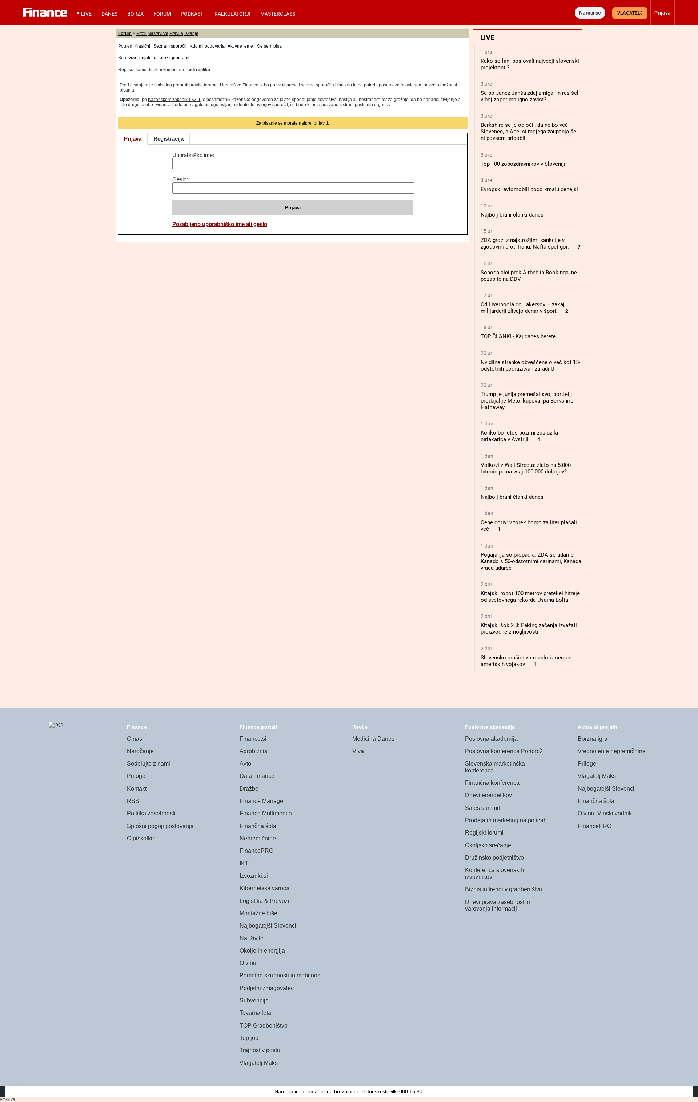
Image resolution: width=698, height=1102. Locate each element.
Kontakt (137, 789)
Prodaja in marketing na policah (506, 820)
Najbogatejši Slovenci (268, 926)
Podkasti (193, 14)
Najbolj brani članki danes (512, 214)
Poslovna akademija (491, 739)
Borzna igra (592, 739)
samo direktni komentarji (160, 69)
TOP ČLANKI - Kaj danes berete (518, 336)
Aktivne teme (240, 46)
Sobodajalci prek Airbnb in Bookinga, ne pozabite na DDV (529, 275)
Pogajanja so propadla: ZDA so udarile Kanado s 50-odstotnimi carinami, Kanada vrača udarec (531, 561)
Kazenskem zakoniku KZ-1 (174, 99)
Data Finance (257, 776)
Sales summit (482, 808)
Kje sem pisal (269, 46)
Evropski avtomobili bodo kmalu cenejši (529, 189)
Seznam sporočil (169, 46)
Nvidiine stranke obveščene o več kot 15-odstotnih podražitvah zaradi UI (530, 365)
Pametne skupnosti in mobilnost (281, 975)
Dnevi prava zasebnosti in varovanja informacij (498, 905)
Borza (135, 14)
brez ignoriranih (175, 57)
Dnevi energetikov (488, 795)
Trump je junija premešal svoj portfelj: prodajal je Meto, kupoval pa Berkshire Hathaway (527, 401)
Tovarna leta (255, 1013)
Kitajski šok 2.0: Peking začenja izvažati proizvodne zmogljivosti (529, 628)
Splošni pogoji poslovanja (160, 826)
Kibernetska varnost (265, 888)
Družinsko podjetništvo (494, 858)
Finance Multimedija (266, 813)
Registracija (168, 139)
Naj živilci (252, 938)
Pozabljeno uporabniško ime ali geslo (219, 224)
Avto (245, 763)
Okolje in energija (262, 951)
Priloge (136, 776)
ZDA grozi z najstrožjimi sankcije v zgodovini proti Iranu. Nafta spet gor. (525, 243)
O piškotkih (141, 838)
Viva (358, 751)
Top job (249, 1038)
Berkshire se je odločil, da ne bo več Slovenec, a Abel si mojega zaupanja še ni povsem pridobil (528, 131)
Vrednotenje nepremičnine (612, 751)
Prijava (132, 139)
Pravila (176, 33)
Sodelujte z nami (148, 763)
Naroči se (590, 13)
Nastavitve (158, 33)
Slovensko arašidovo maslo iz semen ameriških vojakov (526, 660)
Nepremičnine (258, 838)
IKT (244, 863)
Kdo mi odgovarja (207, 46)
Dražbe (249, 789)
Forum (162, 14)
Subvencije (254, 1000)
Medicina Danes (373, 739)
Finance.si (253, 739)
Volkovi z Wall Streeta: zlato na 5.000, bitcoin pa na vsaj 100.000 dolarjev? (526, 468)
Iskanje (191, 33)
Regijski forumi (484, 832)
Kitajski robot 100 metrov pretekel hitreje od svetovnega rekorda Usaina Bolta (530, 596)
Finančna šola (258, 826)
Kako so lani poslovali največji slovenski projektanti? (530, 64)
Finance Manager (262, 801)
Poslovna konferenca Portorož (504, 751)
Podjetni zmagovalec (267, 988)
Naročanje (140, 751)
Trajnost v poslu (260, 1050)
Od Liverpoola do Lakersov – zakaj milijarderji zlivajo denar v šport (523, 307)
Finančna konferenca (492, 783)
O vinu (248, 963)
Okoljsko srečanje (488, 845)
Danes (109, 14)
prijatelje (147, 57)
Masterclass (277, 14)
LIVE (86, 14)
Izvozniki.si (254, 876)
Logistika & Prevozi (264, 901)
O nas (134, 739)
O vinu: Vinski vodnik (605, 813)
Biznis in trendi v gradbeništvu (503, 889)
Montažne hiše (258, 913)
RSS (133, 801)
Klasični (142, 46)
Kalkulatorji (232, 14)
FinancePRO (256, 851)
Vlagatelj (630, 13)
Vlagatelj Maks (259, 1063)
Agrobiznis (253, 751)
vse (132, 57)
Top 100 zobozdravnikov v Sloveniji (523, 164)
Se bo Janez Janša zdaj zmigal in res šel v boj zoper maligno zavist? (529, 96)
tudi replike (198, 69)
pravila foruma (203, 85)
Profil (141, 33)
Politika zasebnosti (151, 813)
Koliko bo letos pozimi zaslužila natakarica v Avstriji (519, 436)
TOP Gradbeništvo (264, 1025)
